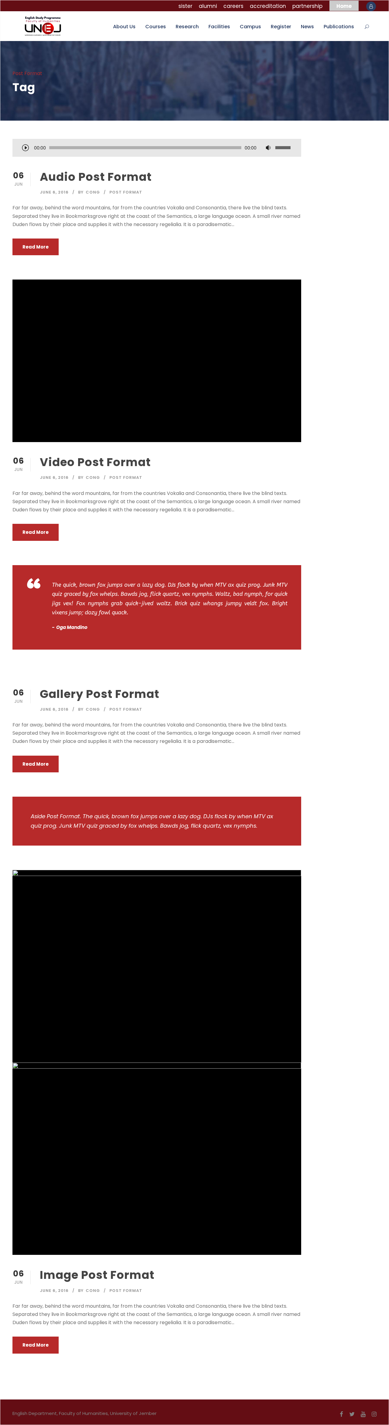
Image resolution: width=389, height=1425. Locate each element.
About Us (124, 26)
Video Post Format (95, 462)
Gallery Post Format (99, 694)
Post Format (125, 192)
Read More (35, 247)
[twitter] (352, 1414)
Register (281, 26)
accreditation (268, 6)
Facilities (219, 26)
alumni (208, 6)
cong (93, 192)
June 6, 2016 (54, 192)
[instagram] (374, 1414)
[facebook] (341, 1414)
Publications (339, 26)
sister (185, 6)
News (307, 26)
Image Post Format (97, 1275)
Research (187, 26)
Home (344, 6)
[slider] (283, 148)
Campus (250, 26)
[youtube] (363, 1414)
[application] (156, 148)
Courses (155, 26)
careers (233, 6)
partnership (307, 6)
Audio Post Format (96, 177)
